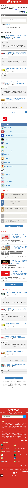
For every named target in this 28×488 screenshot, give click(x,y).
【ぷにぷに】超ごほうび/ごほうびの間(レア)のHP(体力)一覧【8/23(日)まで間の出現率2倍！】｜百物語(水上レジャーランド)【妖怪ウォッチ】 (14, 438)
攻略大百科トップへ (12, 118)
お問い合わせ (19, 470)
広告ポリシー (3, 470)
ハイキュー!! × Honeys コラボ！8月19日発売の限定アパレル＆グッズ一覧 (15, 215)
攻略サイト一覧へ (23, 465)
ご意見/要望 (11, 469)
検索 (24, 416)
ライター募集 (25, 471)
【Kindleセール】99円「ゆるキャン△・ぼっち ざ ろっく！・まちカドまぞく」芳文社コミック (15, 209)
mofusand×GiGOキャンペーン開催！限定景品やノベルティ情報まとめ (15, 202)
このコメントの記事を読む (14, 9)
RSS (16, 473)
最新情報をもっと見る (14, 284)
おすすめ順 (8, 24)
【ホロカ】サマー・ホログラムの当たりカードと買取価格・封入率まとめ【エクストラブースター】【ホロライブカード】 (15, 196)
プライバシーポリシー (23, 469)
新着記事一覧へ (24, 440)
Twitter (12, 473)
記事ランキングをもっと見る (14, 226)
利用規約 (16, 469)
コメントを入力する (14, 19)
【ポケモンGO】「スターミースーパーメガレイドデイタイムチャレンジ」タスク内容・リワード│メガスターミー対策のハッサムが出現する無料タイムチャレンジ (13, 424)
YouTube (14, 473)
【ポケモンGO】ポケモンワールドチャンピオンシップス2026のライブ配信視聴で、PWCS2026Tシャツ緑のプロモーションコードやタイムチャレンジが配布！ (14, 434)
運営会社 (8, 470)
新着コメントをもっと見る (14, 378)
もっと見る (14, 112)
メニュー (1, 476)
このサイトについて (4, 469)
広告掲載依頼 (13, 470)
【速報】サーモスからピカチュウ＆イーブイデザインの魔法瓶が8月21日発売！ (15, 221)
